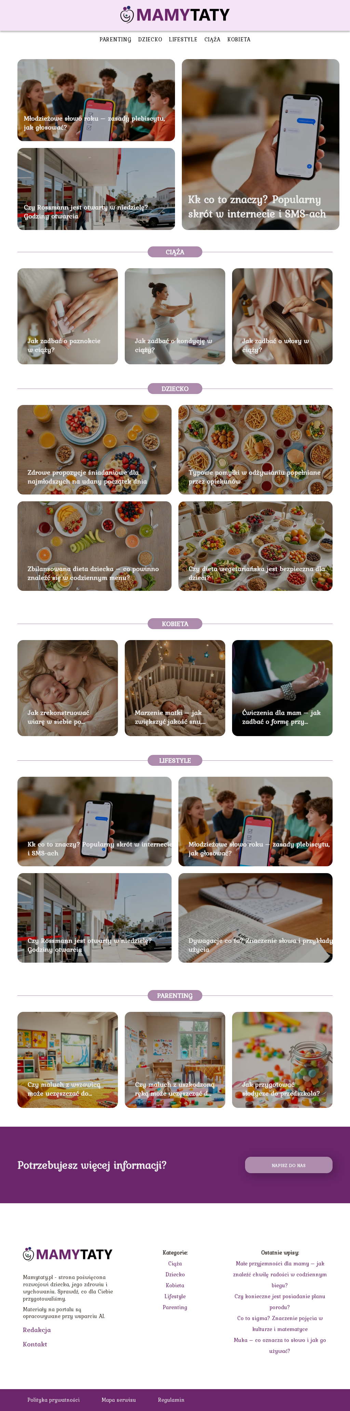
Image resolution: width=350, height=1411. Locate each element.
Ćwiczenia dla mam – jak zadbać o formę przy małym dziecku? (281, 717)
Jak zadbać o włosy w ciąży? (275, 345)
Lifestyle (183, 39)
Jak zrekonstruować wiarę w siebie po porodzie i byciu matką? (65, 717)
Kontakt (35, 1344)
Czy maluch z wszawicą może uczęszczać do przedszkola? (64, 1089)
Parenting (115, 39)
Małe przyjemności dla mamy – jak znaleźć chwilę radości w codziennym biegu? (280, 1274)
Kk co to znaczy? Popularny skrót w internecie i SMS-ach (257, 206)
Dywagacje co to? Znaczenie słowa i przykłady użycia (261, 945)
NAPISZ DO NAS (289, 1165)
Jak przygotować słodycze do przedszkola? (281, 1089)
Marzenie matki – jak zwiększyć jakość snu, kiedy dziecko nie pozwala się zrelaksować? (174, 717)
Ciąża (212, 39)
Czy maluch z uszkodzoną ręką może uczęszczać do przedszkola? (175, 1089)
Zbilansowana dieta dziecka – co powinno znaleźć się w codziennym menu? (93, 573)
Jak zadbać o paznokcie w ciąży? (64, 345)
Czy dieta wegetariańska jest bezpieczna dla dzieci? (257, 573)
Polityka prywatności (53, 1400)
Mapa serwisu (119, 1400)
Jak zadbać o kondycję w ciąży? (173, 345)
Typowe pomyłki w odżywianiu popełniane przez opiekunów (255, 477)
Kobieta (239, 39)
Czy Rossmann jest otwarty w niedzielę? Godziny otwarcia (86, 211)
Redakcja (37, 1329)
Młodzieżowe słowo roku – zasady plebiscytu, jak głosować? (94, 123)
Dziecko (150, 39)
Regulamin (171, 1400)
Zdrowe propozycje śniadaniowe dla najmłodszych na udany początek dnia (87, 477)
